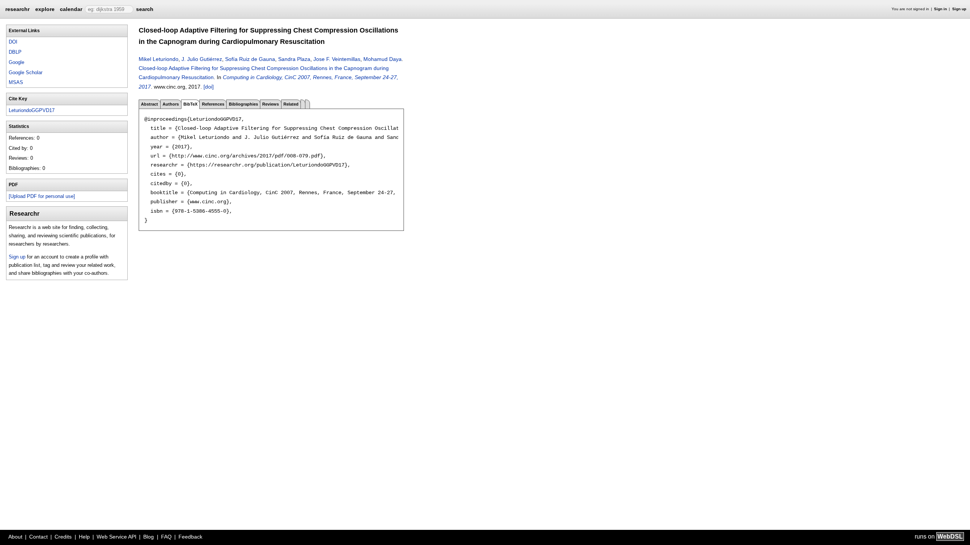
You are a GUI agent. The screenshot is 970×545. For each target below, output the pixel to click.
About (15, 537)
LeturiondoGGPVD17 (32, 110)
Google (16, 62)
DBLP (15, 52)
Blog (148, 537)
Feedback (190, 537)
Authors (171, 104)
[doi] (208, 87)
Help (84, 537)
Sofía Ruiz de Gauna (250, 59)
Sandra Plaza (294, 59)
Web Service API (116, 537)
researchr (17, 8)
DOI (13, 42)
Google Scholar (25, 72)
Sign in (940, 9)
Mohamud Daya (382, 59)
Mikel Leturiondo (158, 59)
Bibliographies (243, 104)
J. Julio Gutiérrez (201, 59)
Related (291, 104)
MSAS (16, 82)
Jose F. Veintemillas (336, 59)
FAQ (166, 537)
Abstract (149, 104)
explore (45, 9)
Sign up (959, 9)
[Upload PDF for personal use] (42, 196)
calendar (71, 9)
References (213, 104)
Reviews (270, 104)
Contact (38, 537)
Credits (63, 537)
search (144, 9)
